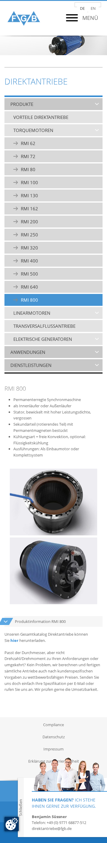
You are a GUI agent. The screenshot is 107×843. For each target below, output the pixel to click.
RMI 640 (29, 287)
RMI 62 (28, 143)
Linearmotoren (31, 313)
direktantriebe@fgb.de (52, 828)
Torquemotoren (33, 130)
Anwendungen (27, 352)
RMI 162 (29, 208)
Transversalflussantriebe (44, 326)
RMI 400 (29, 261)
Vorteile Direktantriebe (40, 117)
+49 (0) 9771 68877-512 (66, 822)
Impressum (53, 749)
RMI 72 (28, 156)
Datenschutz (54, 736)
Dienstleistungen (30, 365)
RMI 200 (29, 222)
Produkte (21, 104)
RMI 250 (29, 235)
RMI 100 (29, 182)
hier (14, 640)
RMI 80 (28, 169)
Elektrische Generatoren (42, 339)
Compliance (53, 724)
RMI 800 (29, 300)
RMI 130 (29, 195)
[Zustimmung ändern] (11, 824)
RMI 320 (29, 248)
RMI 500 (29, 274)
